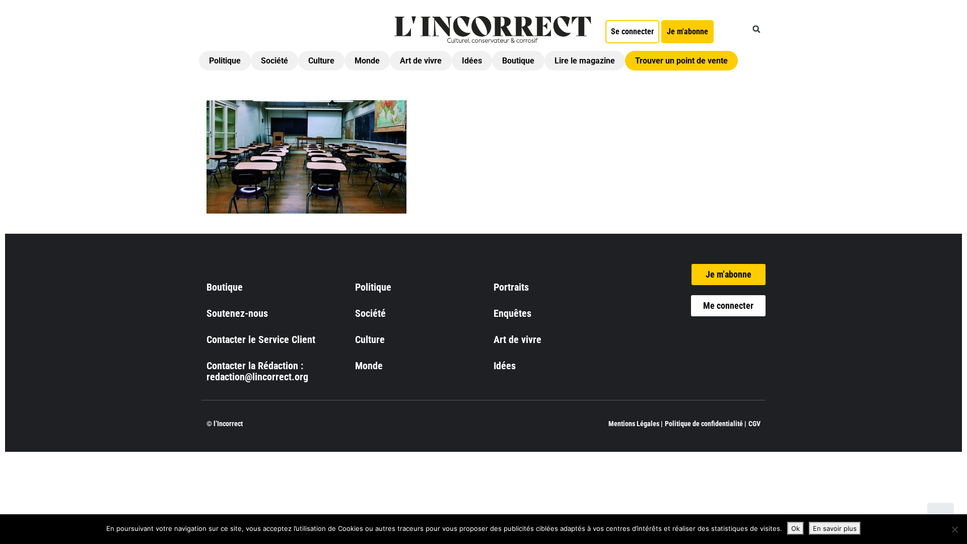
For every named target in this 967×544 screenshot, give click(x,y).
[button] (756, 29)
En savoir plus (835, 528)
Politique (225, 60)
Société (274, 60)
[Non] (954, 529)
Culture (321, 60)
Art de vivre (421, 60)
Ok (795, 528)
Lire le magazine (585, 60)
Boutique (518, 60)
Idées (472, 60)
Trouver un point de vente (681, 60)
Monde (367, 60)
